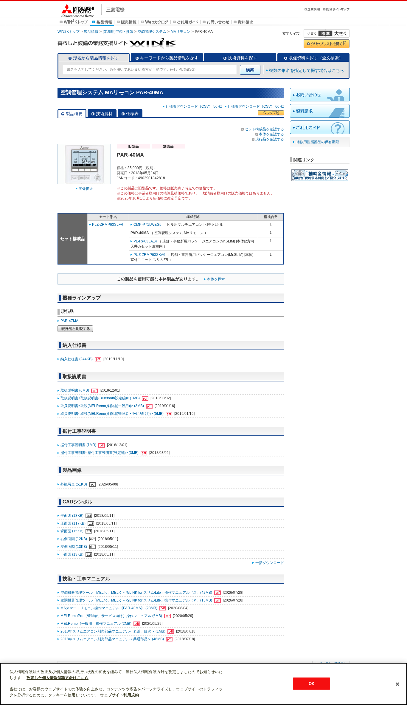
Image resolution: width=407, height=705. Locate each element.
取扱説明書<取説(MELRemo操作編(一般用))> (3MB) (102, 406)
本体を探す (216, 279)
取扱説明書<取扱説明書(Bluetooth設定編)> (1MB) (100, 398)
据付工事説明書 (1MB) (78, 445)
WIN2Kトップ (69, 32)
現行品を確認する (269, 139)
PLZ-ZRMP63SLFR (107, 224)
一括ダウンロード (269, 563)
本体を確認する (271, 134)
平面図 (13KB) (72, 516)
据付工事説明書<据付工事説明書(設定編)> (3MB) (99, 453)
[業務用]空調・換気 (118, 32)
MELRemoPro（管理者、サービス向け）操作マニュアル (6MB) (111, 616)
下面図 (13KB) (72, 554)
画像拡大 (86, 189)
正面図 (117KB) (73, 523)
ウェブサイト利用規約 (119, 695)
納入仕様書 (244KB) (77, 359)
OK (311, 683)
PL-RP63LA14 (145, 241)
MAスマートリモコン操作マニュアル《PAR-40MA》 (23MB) (109, 608)
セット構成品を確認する (264, 129)
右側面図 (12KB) (74, 539)
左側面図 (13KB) (74, 547)
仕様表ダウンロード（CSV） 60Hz (256, 106)
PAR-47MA (69, 321)
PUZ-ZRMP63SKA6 (149, 255)
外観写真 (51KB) (74, 484)
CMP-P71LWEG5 (147, 224)
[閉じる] (397, 684)
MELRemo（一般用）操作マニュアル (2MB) (96, 623)
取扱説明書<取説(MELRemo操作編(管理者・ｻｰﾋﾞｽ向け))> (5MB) (112, 414)
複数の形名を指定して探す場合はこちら (306, 70)
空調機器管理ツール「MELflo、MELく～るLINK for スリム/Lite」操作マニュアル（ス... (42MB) (136, 592)
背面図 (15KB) (72, 531)
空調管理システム (152, 32)
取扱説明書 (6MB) (75, 390)
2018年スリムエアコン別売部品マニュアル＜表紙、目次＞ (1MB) (113, 631)
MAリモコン (180, 32)
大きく (337, 33)
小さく (315, 33)
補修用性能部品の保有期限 (317, 142)
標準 (325, 33)
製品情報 (91, 32)
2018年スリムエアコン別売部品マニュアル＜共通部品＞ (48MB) (112, 639)
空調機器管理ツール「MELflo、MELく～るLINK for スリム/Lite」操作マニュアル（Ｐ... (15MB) (136, 600)
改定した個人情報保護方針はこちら (57, 677)
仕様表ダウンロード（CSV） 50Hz (195, 106)
